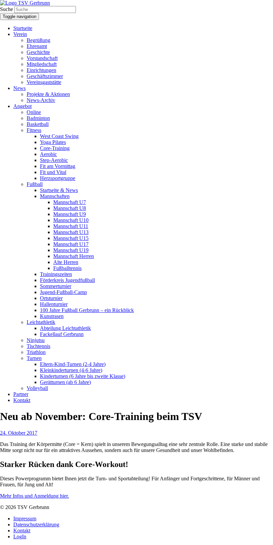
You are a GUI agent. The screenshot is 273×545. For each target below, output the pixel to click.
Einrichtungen (41, 70)
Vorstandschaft (42, 58)
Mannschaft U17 (71, 244)
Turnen (34, 358)
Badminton (38, 118)
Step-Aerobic (54, 160)
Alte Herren (65, 262)
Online (34, 112)
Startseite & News (59, 190)
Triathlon (36, 352)
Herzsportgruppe (57, 178)
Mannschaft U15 (71, 238)
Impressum (24, 518)
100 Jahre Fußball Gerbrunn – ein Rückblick (87, 310)
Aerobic (48, 154)
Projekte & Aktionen (48, 94)
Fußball (35, 184)
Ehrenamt (37, 46)
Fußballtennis (67, 268)
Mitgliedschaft (42, 64)
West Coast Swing (59, 136)
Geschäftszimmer (45, 76)
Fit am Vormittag (57, 166)
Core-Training (55, 148)
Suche (6, 9)
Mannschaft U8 (69, 208)
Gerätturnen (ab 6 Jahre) (65, 382)
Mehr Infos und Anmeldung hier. (34, 496)
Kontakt (21, 400)
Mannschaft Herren (73, 256)
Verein (20, 34)
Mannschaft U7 (69, 202)
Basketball (38, 124)
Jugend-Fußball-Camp (63, 292)
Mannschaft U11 (70, 226)
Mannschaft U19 (71, 250)
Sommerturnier (55, 286)
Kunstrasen (52, 316)
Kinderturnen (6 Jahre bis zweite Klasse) (82, 376)
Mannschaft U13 (71, 232)
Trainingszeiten (56, 274)
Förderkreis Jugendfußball (67, 280)
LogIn (19, 536)
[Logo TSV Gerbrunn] (25, 3)
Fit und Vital (53, 172)
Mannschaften (55, 196)
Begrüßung (38, 40)
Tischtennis (38, 346)
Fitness (34, 130)
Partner (20, 394)
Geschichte (38, 52)
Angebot (22, 106)
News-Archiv (41, 100)
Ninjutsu (36, 340)
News (19, 88)
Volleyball (37, 388)
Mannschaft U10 (71, 220)
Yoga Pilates (53, 142)
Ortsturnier (51, 298)
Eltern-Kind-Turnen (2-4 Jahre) (73, 364)
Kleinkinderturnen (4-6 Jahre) (71, 370)
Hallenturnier (54, 304)
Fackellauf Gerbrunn (62, 334)
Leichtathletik (41, 322)
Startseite (22, 28)
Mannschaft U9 (69, 214)
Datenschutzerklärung (36, 524)
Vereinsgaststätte (44, 82)
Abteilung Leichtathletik (65, 328)
